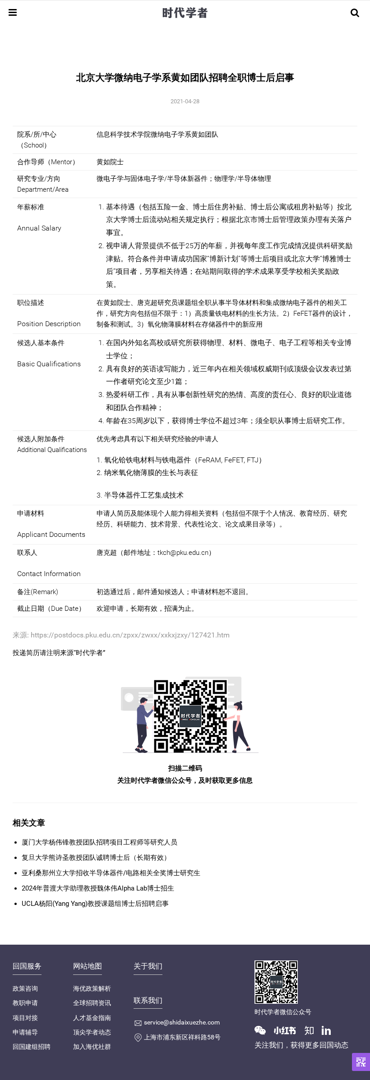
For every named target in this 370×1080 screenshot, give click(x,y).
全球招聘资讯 (92, 1002)
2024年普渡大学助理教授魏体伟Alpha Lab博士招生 (98, 888)
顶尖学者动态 (92, 1032)
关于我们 (148, 966)
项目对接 (25, 1017)
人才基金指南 (92, 1017)
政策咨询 (25, 988)
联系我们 (148, 1000)
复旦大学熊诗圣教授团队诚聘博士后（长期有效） (96, 858)
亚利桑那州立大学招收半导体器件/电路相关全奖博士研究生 (111, 873)
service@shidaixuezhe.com (182, 1022)
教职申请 (25, 1002)
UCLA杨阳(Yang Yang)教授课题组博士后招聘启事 (95, 904)
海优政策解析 (92, 988)
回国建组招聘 (32, 1046)
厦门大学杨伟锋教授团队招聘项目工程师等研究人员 (99, 842)
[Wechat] (263, 1030)
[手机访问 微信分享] (361, 1062)
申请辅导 (25, 1032)
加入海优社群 (92, 1046)
